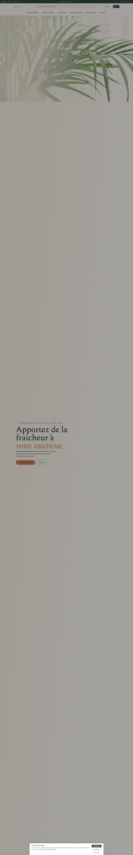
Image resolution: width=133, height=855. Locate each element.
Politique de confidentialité (49, 849)
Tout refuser (96, 849)
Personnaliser (97, 852)
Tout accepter (96, 846)
